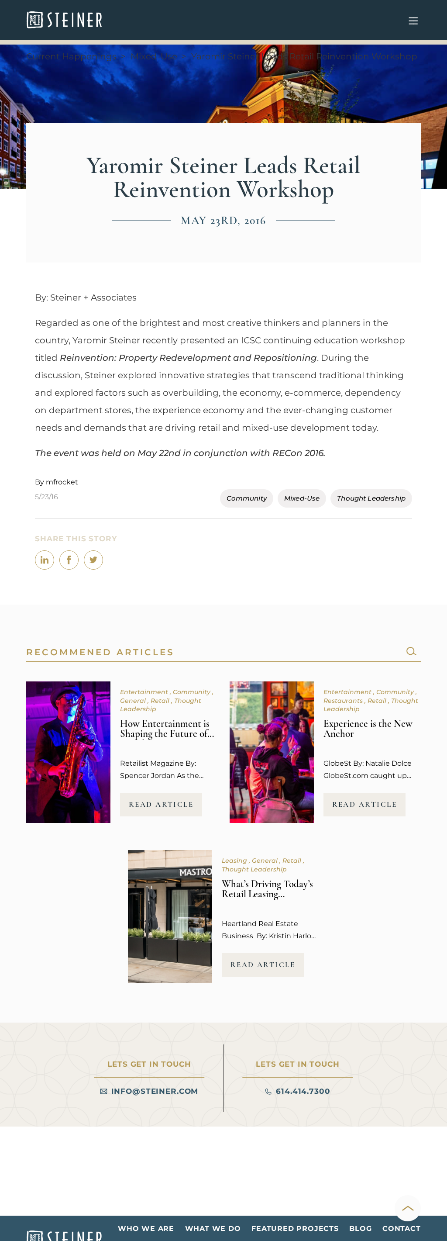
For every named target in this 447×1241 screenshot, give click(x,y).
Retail (161, 701)
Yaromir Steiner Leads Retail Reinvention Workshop (304, 56)
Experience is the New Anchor (368, 729)
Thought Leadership (371, 498)
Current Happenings (71, 56)
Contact (401, 1228)
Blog (360, 1228)
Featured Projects (295, 1228)
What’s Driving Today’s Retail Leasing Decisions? (267, 894)
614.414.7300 (303, 1091)
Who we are (146, 1228)
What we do (213, 1228)
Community (247, 498)
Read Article (161, 804)
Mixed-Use (154, 56)
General (134, 701)
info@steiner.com (155, 1091)
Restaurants (343, 701)
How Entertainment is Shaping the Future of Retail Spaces (165, 734)
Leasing (235, 860)
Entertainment (145, 692)
